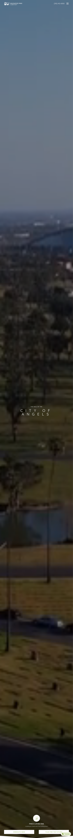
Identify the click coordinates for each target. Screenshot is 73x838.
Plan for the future (54, 832)
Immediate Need (19, 832)
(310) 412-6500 (59, 3)
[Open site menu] (67, 3)
